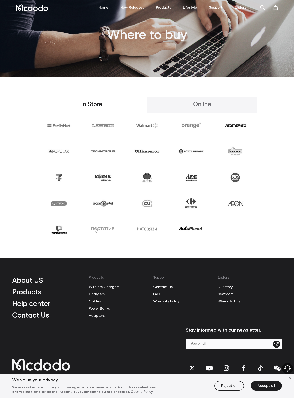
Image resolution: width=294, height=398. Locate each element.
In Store (91, 105)
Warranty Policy (166, 301)
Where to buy (228, 301)
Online (202, 105)
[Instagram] (226, 368)
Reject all (229, 386)
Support (160, 277)
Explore (223, 277)
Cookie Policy (142, 392)
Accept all (266, 386)
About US (27, 280)
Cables (95, 301)
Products (26, 292)
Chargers (97, 294)
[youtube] (209, 368)
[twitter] (192, 368)
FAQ (156, 294)
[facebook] (243, 368)
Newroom (225, 294)
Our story (225, 287)
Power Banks (99, 308)
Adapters (97, 316)
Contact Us (30, 315)
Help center (31, 303)
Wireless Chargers (104, 287)
